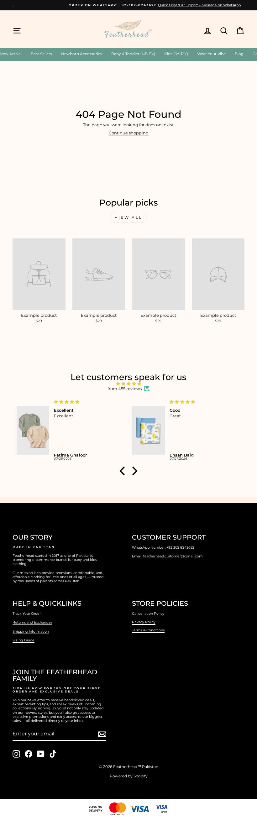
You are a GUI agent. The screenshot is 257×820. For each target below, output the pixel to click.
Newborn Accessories (81, 53)
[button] (123, 471)
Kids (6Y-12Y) (176, 53)
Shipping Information (31, 631)
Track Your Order (27, 613)
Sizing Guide (23, 640)
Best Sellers (41, 53)
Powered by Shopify (129, 776)
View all (128, 217)
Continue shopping (129, 133)
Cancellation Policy (148, 613)
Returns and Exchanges (32, 622)
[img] (128, 383)
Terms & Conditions (148, 630)
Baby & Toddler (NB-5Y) (133, 53)
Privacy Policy (143, 622)
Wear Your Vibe (211, 53)
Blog (239, 53)
